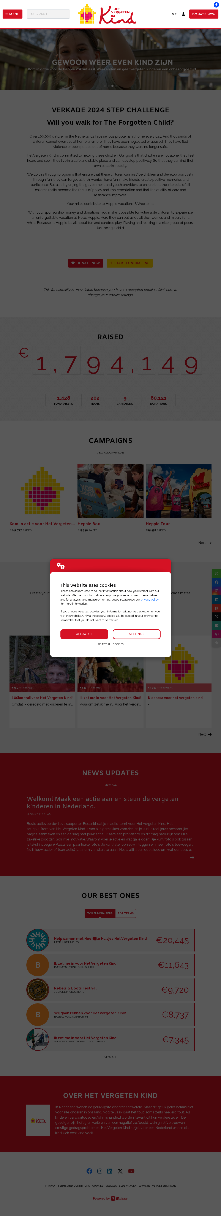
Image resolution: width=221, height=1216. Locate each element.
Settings (136, 634)
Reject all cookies (110, 644)
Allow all (84, 634)
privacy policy (150, 599)
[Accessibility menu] (216, 4)
